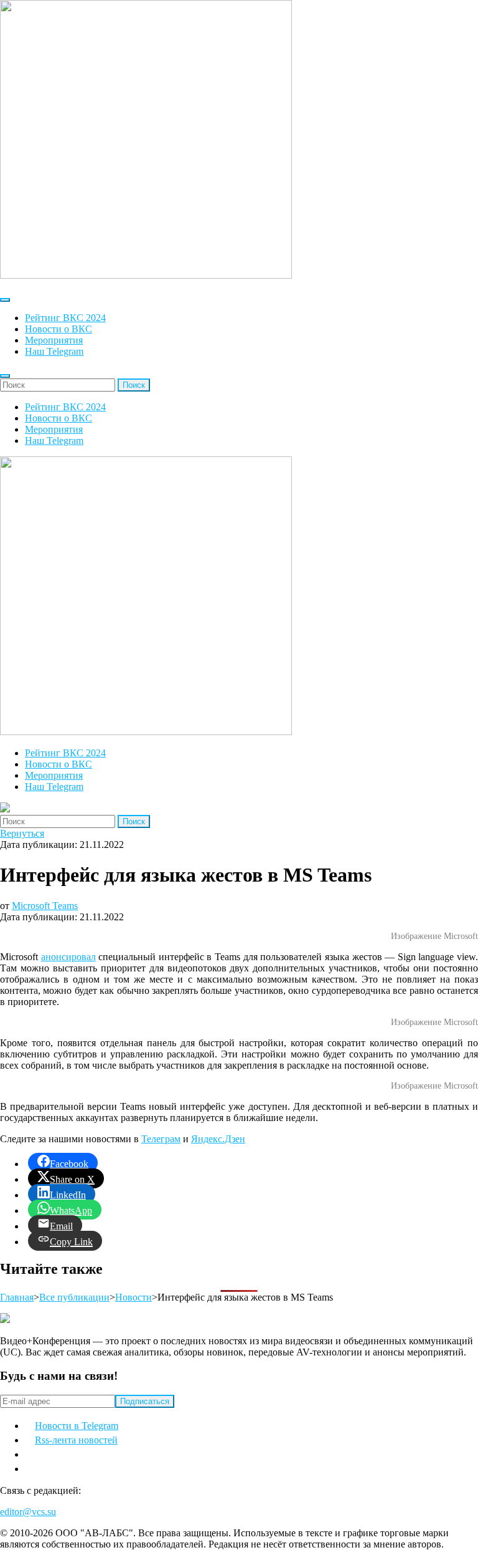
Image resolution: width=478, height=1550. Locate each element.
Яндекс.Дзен (218, 1139)
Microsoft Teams (45, 905)
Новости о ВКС (58, 329)
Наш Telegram (54, 351)
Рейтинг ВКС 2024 (65, 317)
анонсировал (68, 956)
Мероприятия (54, 340)
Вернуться (22, 833)
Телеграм (160, 1139)
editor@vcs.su (28, 1511)
